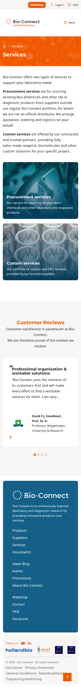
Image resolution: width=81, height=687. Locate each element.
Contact (18, 604)
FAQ (15, 611)
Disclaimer (14, 667)
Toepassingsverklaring (24, 679)
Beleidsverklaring (52, 673)
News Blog (21, 563)
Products (19, 530)
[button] (35, 455)
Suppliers (19, 537)
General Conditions (21, 673)
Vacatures (20, 618)
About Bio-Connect (27, 585)
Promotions (21, 578)
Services (18, 545)
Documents (21, 552)
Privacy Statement (39, 667)
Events (17, 571)
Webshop (37, 5)
